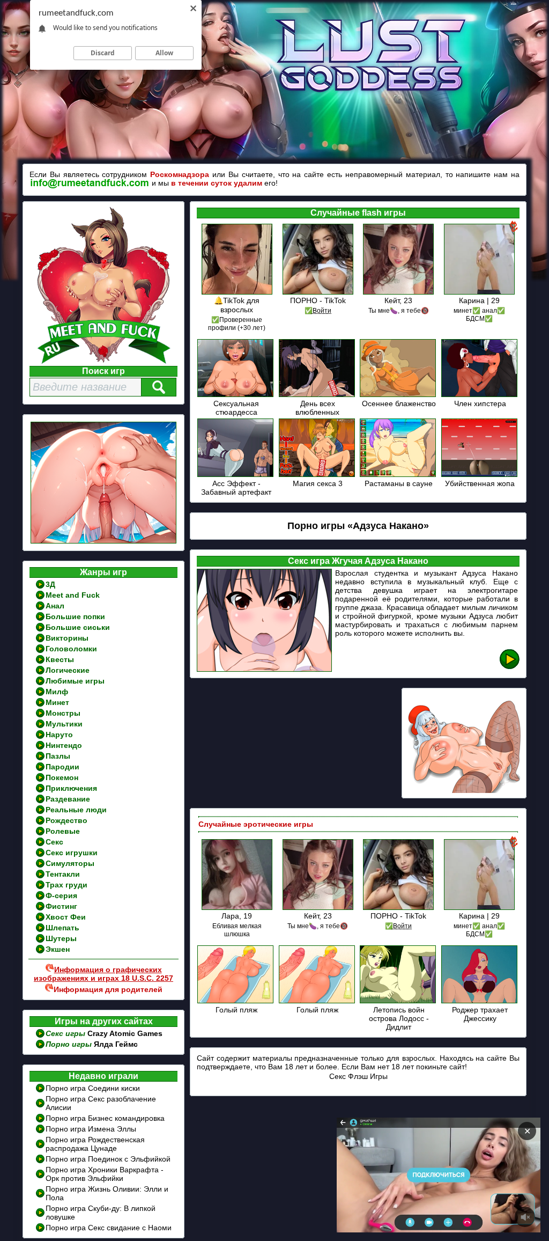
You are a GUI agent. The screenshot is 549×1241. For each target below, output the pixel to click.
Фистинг (61, 906)
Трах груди (66, 884)
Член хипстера (480, 403)
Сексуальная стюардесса (236, 407)
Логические (68, 670)
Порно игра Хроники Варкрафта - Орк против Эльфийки (105, 1174)
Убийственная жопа (480, 483)
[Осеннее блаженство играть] (399, 395)
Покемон (62, 777)
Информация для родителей (108, 989)
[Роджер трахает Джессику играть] (480, 1001)
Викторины (67, 638)
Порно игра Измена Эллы (91, 1129)
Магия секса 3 (318, 483)
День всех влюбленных (317, 407)
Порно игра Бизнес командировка (105, 1118)
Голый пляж (236, 1009)
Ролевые (63, 831)
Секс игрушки (72, 852)
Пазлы (58, 756)
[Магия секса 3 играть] (318, 475)
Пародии (62, 766)
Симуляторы (70, 863)
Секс (54, 842)
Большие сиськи (78, 627)
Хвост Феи (66, 917)
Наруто (59, 734)
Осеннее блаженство (399, 403)
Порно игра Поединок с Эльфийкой (108, 1159)
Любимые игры (75, 681)
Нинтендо (64, 745)
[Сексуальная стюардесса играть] (236, 395)
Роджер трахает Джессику (480, 1014)
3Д (50, 584)
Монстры (63, 713)
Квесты (60, 659)
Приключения (71, 788)
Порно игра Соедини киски (93, 1088)
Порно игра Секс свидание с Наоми (109, 1227)
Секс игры (66, 1033)
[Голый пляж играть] (236, 1001)
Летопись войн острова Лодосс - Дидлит (399, 1018)
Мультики (64, 723)
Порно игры (70, 1044)
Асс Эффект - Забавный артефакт (236, 487)
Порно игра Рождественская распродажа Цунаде (95, 1143)
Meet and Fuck (73, 595)
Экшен (58, 949)
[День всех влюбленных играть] (318, 395)
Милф (57, 691)
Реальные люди (76, 809)
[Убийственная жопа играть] (480, 475)
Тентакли (63, 874)
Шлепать (62, 927)
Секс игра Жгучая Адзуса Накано (358, 561)
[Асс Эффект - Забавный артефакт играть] (236, 475)
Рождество (66, 820)
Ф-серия (61, 895)
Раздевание (68, 799)
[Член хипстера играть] (480, 395)
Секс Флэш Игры (358, 1076)
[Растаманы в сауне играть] (399, 475)
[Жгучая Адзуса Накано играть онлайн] (510, 667)
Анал (55, 605)
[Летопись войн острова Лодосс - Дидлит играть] (399, 1001)
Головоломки (71, 648)
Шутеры (61, 938)
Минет (57, 702)
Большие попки (75, 616)
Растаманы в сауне (399, 483)
